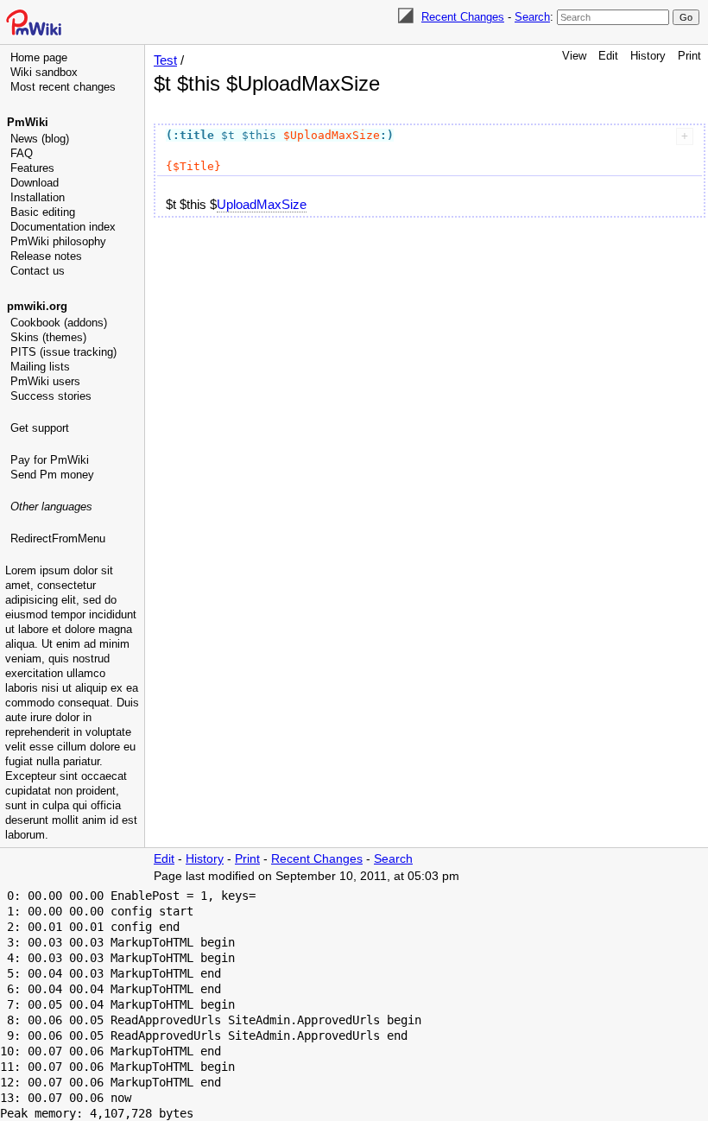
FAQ (21, 153)
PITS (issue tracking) (63, 351)
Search (532, 16)
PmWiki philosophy (58, 241)
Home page (38, 57)
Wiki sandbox (44, 72)
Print (689, 55)
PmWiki (27, 122)
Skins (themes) (48, 337)
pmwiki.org (37, 306)
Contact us (37, 270)
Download (34, 182)
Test (165, 60)
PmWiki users (45, 381)
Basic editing (42, 212)
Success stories (51, 396)
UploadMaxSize (262, 204)
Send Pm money (52, 474)
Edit (608, 55)
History (648, 55)
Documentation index (63, 226)
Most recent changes (63, 86)
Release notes (46, 256)
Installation (37, 197)
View (574, 55)
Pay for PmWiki (49, 459)
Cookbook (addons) (58, 322)
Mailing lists (40, 366)
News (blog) (39, 138)
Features (32, 168)
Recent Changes (462, 16)
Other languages (51, 506)
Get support (39, 427)
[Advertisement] (74, 634)
